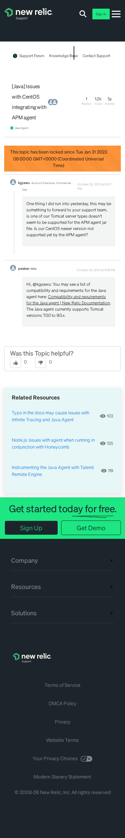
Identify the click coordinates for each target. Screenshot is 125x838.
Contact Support (96, 55)
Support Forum (31, 55)
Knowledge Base (63, 55)
